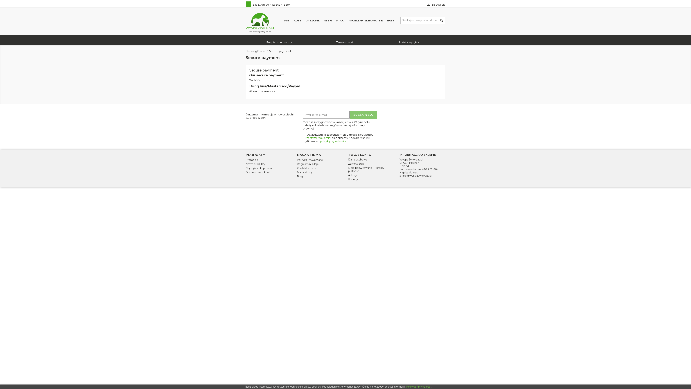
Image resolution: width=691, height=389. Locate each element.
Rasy (390, 20)
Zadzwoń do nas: (271, 4)
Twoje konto (359, 155)
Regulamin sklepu (308, 164)
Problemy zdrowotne (366, 20)
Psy (287, 20)
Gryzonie (313, 20)
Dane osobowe (357, 159)
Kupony (353, 179)
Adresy (352, 175)
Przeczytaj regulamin (317, 138)
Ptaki (340, 20)
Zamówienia (356, 163)
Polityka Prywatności (310, 160)
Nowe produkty (255, 164)
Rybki (328, 20)
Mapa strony (305, 172)
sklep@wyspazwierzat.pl (415, 175)
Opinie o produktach (258, 172)
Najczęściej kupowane (259, 168)
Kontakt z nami (306, 168)
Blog (300, 176)
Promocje (252, 160)
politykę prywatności (333, 141)
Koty (297, 20)
